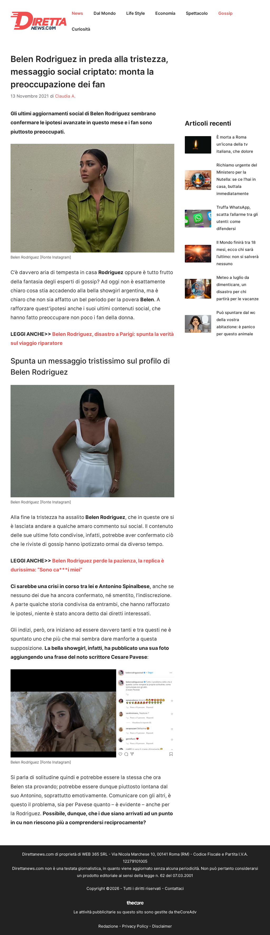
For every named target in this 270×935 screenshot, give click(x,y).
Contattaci (174, 888)
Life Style (135, 13)
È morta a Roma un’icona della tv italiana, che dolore (234, 144)
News (77, 13)
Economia (165, 13)
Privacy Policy (135, 926)
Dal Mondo (105, 13)
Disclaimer (162, 926)
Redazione (108, 926)
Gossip (225, 13)
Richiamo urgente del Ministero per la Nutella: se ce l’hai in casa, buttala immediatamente (236, 179)
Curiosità (81, 29)
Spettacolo (197, 13)
